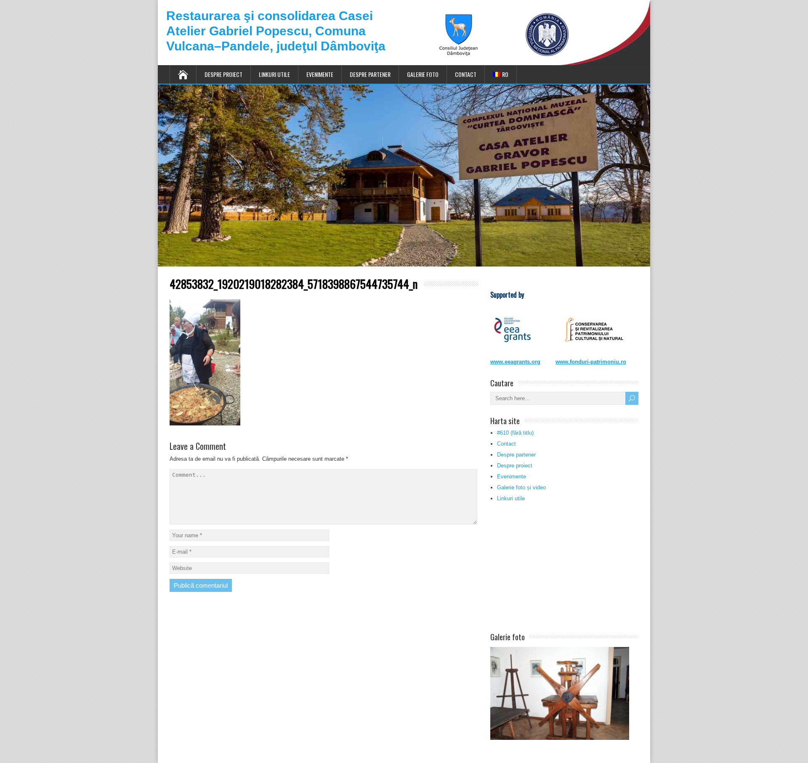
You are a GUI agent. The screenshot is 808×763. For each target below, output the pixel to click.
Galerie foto (423, 74)
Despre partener (370, 74)
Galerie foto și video (521, 487)
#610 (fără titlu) (515, 433)
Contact (465, 74)
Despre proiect (223, 74)
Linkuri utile (274, 74)
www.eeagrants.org (515, 362)
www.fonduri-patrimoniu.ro (591, 362)
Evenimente (319, 74)
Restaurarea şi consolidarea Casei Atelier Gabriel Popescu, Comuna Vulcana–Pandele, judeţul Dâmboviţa (275, 31)
